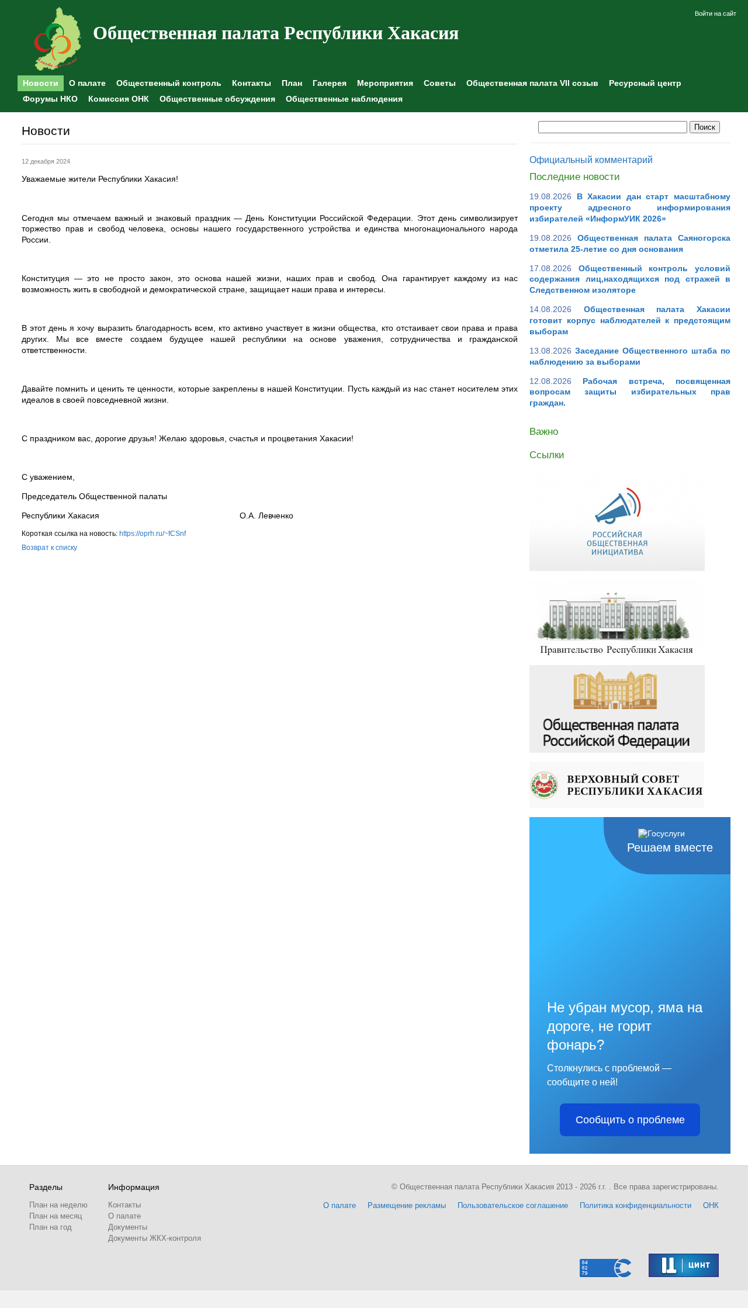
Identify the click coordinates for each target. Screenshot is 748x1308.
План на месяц (55, 1216)
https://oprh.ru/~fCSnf (152, 534)
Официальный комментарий (591, 160)
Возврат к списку (49, 548)
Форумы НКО (50, 98)
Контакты (251, 83)
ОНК (711, 1205)
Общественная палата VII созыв (532, 83)
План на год (50, 1227)
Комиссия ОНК (118, 98)
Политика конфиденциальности (635, 1205)
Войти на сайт (715, 13)
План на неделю (58, 1204)
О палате (87, 83)
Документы (127, 1227)
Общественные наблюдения (344, 98)
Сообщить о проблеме (630, 1120)
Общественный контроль (168, 83)
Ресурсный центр (645, 83)
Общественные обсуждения (217, 98)
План (292, 83)
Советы (440, 83)
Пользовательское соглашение (513, 1205)
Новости (40, 83)
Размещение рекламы (407, 1205)
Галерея (330, 83)
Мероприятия (385, 83)
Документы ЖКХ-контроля (154, 1238)
